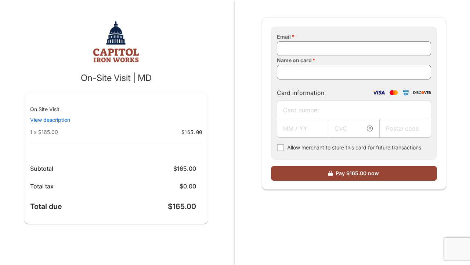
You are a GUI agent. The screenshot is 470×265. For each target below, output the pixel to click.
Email (284, 36)
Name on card (294, 60)
